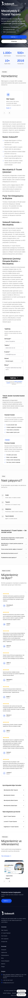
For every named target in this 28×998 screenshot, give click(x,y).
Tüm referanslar (5, 856)
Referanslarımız (5, 955)
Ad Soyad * (7, 339)
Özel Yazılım (4, 936)
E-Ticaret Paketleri (5, 933)
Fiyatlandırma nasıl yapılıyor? (9, 557)
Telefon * (7, 345)
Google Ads (4, 941)
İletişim (3, 966)
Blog (2, 958)
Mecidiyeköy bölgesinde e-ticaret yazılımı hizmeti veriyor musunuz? (12, 538)
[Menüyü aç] (25, 3)
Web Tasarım (4, 930)
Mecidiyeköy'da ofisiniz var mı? (9, 553)
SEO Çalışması (4, 938)
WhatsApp (14, 41)
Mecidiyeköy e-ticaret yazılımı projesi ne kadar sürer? (12, 544)
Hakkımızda (4, 952)
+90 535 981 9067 (8, 980)
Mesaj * (6, 365)
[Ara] (22, 3)
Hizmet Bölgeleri (5, 961)
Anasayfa (3, 949)
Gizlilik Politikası (7, 993)
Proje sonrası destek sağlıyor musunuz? (11, 549)
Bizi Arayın (22, 994)
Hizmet (6, 358)
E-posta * (7, 352)
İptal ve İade (14, 995)
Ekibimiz (3, 963)
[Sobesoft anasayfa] (8, 3)
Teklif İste (13, 378)
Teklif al (5, 901)
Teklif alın (13, 37)
